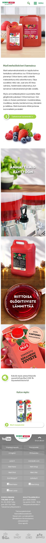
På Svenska (34, 453)
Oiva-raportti (23, 523)
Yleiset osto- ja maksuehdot (23, 516)
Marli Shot (12, 472)
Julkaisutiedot (23, 521)
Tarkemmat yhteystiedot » (11, 507)
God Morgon (12, 478)
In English (12, 453)
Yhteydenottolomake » (31, 504)
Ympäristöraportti (12, 447)
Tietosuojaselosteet (23, 511)
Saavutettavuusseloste (22, 514)
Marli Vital (33, 472)
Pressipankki (34, 447)
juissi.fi (12, 461)
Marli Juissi (13, 491)
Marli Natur (12, 467)
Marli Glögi (34, 467)
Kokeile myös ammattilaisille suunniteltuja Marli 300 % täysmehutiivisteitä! (23, 378)
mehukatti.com (33, 461)
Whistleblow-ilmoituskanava (23, 518)
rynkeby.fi (34, 478)
